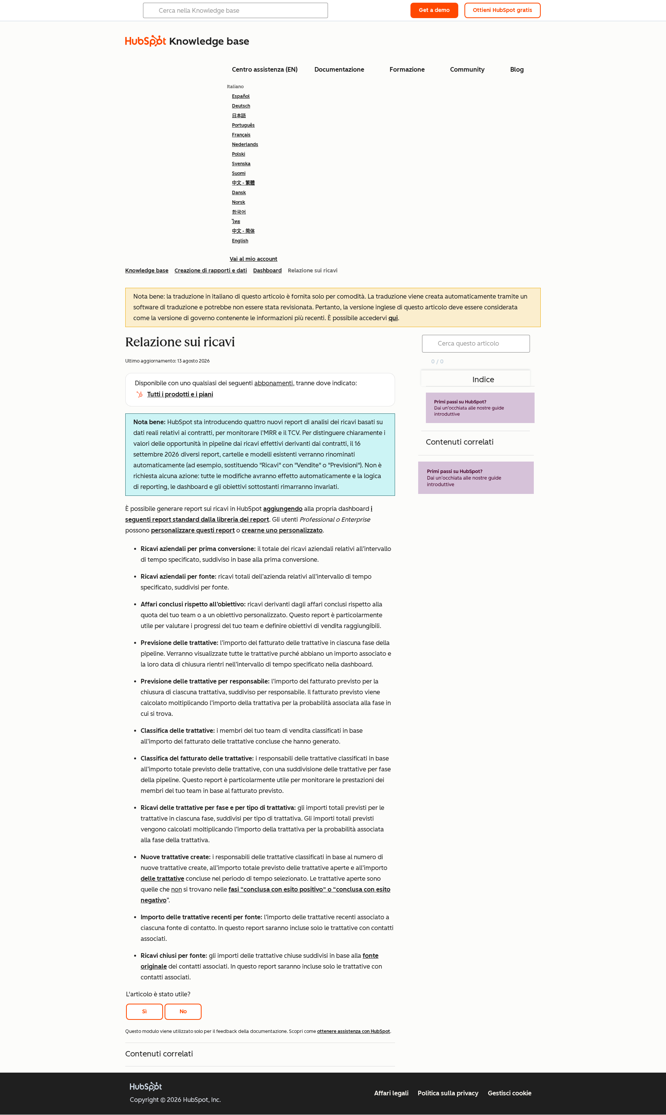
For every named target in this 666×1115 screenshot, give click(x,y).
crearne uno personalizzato (282, 530)
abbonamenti (273, 383)
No (183, 1011)
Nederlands (245, 144)
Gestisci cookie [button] (509, 1093)
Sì (144, 1011)
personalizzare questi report (193, 530)
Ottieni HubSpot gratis (502, 10)
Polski (238, 154)
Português (243, 125)
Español (241, 96)
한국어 (239, 212)
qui (393, 318)
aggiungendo (283, 508)
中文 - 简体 (243, 231)
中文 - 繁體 (243, 183)
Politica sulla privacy (448, 1093)
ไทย (236, 221)
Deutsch (241, 106)
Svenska (241, 163)
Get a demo (434, 10)
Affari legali (391, 1093)
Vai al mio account (254, 259)
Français (241, 135)
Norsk (238, 202)
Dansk (239, 192)
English (240, 240)
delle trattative (162, 878)
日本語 (239, 115)
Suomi (239, 173)
